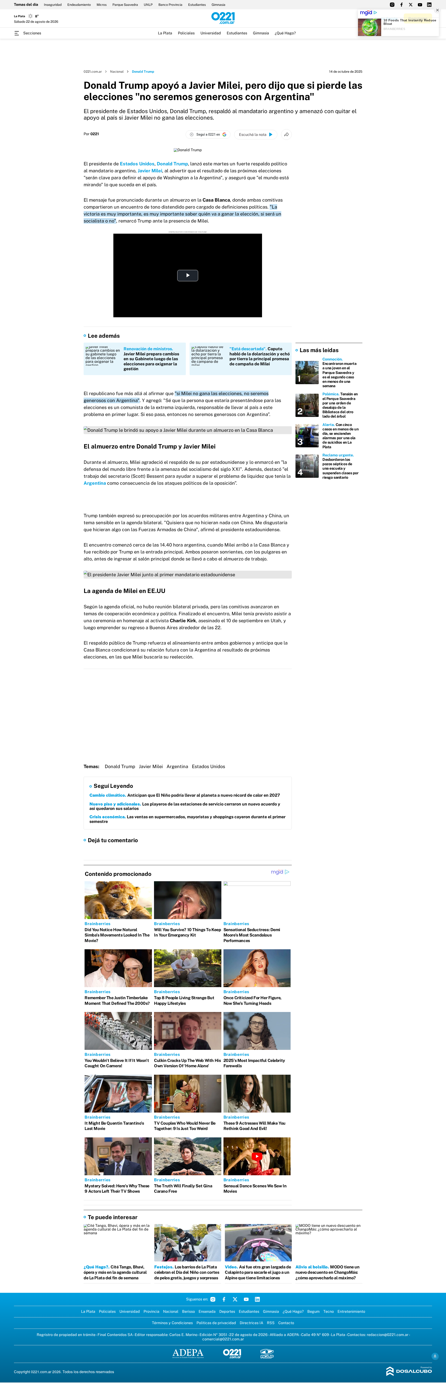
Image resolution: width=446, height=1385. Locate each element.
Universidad (210, 33)
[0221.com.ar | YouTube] (420, 4)
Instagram (213, 1299)
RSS (271, 1323)
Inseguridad (53, 5)
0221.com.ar (93, 71)
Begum (313, 1311)
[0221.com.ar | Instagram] (392, 4)
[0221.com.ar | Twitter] (410, 4)
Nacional (117, 71)
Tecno (328, 1311)
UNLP (148, 5)
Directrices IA (251, 1323)
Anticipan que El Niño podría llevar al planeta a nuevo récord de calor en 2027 (184, 795)
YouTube (246, 1299)
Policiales (186, 33)
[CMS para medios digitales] (409, 1372)
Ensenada (207, 1311)
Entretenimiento (351, 1311)
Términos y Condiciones (172, 1323)
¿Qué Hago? (285, 33)
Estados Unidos (208, 766)
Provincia (151, 1311)
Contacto (286, 1323)
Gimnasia (218, 5)
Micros (102, 5)
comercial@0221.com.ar (223, 1339)
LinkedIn (257, 1299)
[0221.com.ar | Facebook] (401, 4)
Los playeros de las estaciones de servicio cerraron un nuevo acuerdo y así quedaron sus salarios (184, 806)
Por (91, 134)
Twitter (235, 1299)
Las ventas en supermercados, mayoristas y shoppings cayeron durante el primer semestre (187, 819)
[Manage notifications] (435, 1356)
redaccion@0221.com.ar (387, 1335)
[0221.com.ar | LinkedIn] (429, 4)
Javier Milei (150, 171)
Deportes (227, 1311)
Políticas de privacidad (216, 1323)
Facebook (224, 1299)
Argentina (95, 483)
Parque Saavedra (125, 5)
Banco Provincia (170, 5)
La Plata (165, 33)
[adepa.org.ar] (188, 1354)
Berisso (188, 1311)
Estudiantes (197, 5)
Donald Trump (120, 766)
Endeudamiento (79, 5)
